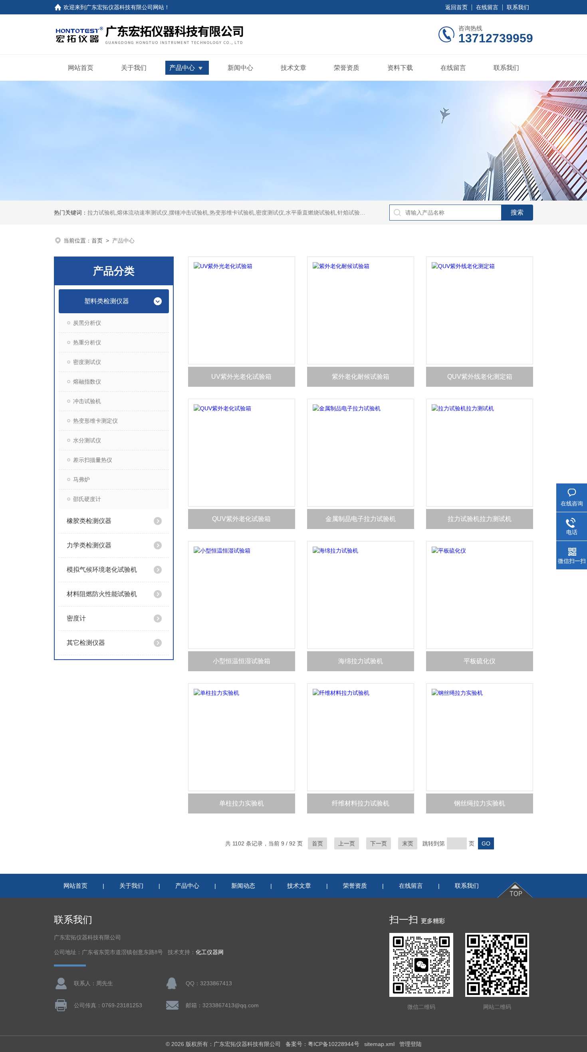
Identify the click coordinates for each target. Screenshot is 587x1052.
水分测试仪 (87, 440)
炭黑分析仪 (87, 323)
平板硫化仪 (480, 661)
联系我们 (518, 7)
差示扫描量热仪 (92, 460)
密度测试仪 (87, 362)
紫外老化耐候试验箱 (360, 376)
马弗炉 (81, 479)
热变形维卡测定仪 (95, 421)
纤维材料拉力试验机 (360, 803)
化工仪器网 (210, 952)
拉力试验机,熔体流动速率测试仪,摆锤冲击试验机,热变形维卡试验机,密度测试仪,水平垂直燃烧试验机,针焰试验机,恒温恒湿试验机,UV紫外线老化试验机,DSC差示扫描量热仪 (299, 212)
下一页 (378, 843)
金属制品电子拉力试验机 (360, 518)
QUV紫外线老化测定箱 (479, 376)
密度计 (76, 618)
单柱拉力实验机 (241, 803)
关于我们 (134, 67)
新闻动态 (243, 885)
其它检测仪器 (86, 642)
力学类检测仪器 (89, 545)
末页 (407, 843)
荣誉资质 (346, 67)
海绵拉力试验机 (360, 661)
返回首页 (456, 7)
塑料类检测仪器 (106, 301)
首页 (97, 240)
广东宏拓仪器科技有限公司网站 (125, 7)
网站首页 (80, 67)
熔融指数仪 (87, 381)
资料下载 (400, 67)
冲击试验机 (87, 401)
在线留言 (487, 7)
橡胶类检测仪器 (89, 520)
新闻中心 (240, 67)
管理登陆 (410, 1044)
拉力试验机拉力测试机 (480, 518)
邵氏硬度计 (87, 499)
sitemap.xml (379, 1044)
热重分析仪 (87, 342)
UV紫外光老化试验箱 (241, 376)
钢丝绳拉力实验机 (479, 803)
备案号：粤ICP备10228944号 (322, 1044)
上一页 (346, 843)
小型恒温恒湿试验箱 (241, 661)
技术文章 (293, 67)
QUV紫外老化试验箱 (241, 518)
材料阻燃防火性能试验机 (102, 594)
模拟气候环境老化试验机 (102, 569)
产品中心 (182, 67)
